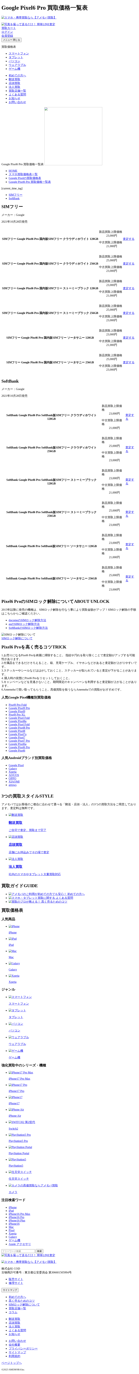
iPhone (13, 1207)
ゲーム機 (14, 68)
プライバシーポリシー (23, 1348)
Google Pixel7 (17, 737)
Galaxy (13, 768)
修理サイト (16, 1282)
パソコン (14, 61)
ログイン (7, 31)
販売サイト (16, 1279)
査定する (128, 238)
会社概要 (14, 1344)
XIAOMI (14, 781)
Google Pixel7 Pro (19, 740)
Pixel (11, 1230)
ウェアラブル (17, 64)
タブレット (16, 57)
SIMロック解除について (17, 638)
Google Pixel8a (17, 721)
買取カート (8, 28)
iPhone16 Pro (16, 1217)
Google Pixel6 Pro (19, 747)
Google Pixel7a (17, 734)
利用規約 (14, 1356)
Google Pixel (16, 765)
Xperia (12, 771)
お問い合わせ (17, 102)
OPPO (12, 778)
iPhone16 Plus (17, 1220)
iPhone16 (14, 1223)
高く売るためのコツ (22, 1300)
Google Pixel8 (17, 730)
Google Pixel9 (17, 711)
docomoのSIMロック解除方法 (27, 620)
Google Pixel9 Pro (19, 708)
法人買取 (14, 86)
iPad (11, 1210)
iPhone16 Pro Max (19, 1213)
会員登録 (7, 35)
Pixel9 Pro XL (17, 714)
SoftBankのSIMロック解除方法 (28, 627)
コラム (13, 1312)
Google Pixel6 (17, 750)
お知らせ (14, 98)
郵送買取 (14, 79)
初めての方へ (17, 75)
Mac (11, 1227)
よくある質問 (17, 94)
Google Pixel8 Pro (19, 727)
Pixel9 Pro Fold (18, 704)
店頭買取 (14, 83)
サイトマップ (10, 1290)
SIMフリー (15, 194)
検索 (39, 1251)
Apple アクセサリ (20, 1244)
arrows (12, 784)
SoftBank (14, 198)
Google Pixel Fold (19, 717)
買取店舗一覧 (17, 90)
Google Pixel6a (17, 744)
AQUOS (14, 775)
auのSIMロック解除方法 (24, 624)
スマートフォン (19, 53)
